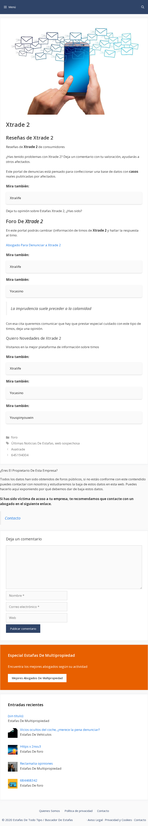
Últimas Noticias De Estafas (32, 443)
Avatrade (18, 449)
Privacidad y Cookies (118, 820)
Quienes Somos (49, 811)
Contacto (12, 518)
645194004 (20, 455)
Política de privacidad (78, 811)
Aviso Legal (95, 820)
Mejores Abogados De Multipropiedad (37, 678)
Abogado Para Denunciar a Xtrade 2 (33, 245)
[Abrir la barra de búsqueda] (142, 7)
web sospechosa (67, 443)
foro (14, 437)
